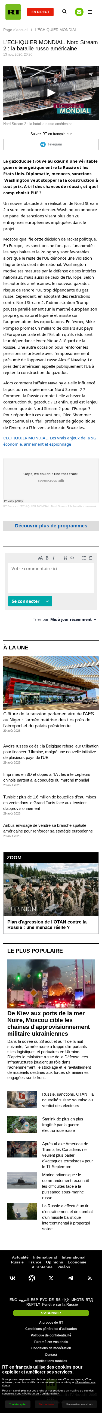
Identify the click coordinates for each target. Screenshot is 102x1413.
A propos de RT (51, 1322)
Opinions (54, 1262)
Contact (51, 1355)
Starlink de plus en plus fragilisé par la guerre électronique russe (62, 1125)
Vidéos (63, 1267)
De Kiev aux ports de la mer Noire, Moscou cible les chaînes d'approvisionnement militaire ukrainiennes (48, 1023)
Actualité (20, 1257)
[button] (51, 93)
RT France (9, 506)
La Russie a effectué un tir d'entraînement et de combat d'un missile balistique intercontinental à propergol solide (67, 1217)
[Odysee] (31, 1278)
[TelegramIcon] (70, 1278)
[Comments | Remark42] (51, 589)
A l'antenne (42, 1267)
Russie (17, 1262)
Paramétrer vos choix (51, 1342)
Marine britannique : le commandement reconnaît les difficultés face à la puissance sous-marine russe (65, 1186)
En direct (40, 12)
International (45, 1257)
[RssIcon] (89, 1278)
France (35, 1262)
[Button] (79, 12)
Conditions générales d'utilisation (51, 1329)
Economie (77, 1262)
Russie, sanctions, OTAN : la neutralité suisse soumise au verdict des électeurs (68, 1100)
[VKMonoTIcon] (12, 1278)
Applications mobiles (51, 1361)
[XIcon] (51, 1278)
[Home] (13, 12)
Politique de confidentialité (51, 1335)
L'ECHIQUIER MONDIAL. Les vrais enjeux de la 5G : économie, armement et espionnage (50, 441)
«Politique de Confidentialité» (40, 1393)
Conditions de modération (51, 1348)
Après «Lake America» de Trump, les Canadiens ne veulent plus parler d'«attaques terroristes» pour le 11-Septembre (67, 1155)
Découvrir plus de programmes (51, 525)
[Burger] (90, 12)
